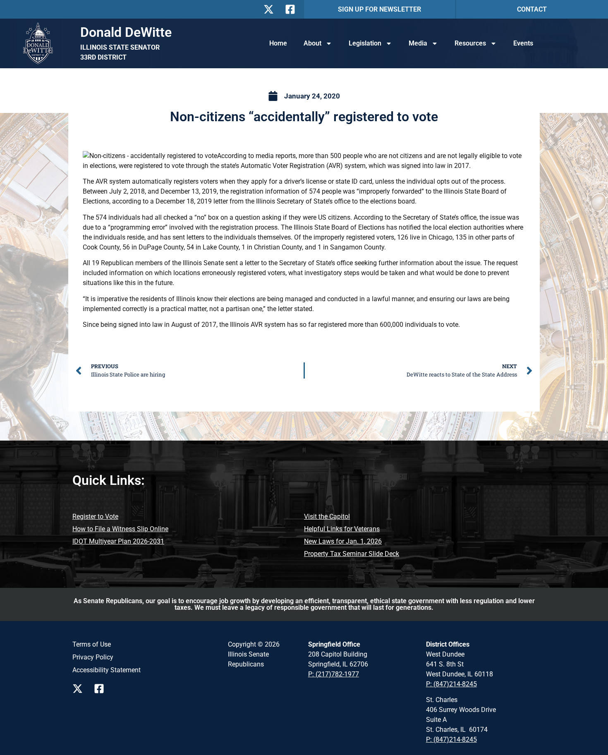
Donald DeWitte (126, 32)
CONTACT (532, 9)
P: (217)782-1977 (333, 674)
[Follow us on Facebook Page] (101, 688)
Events (523, 43)
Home (278, 43)
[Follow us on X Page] (79, 688)
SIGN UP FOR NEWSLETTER (379, 9)
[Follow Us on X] (270, 9)
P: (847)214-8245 (451, 684)
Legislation (365, 43)
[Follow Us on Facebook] (292, 9)
